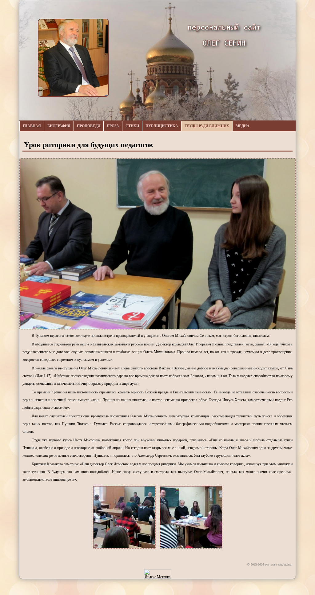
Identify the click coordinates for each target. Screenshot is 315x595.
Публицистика (162, 126)
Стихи (132, 126)
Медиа (242, 126)
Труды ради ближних (207, 126)
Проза (113, 126)
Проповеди (88, 126)
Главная (32, 126)
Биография (58, 126)
